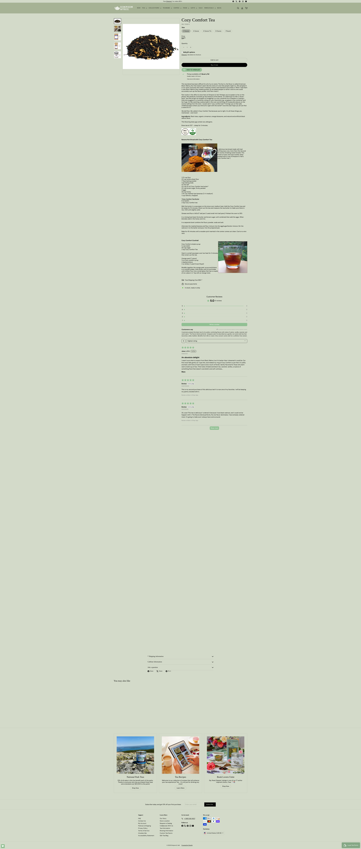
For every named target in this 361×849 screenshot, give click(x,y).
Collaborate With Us (166, 826)
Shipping (184, 55)
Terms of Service (143, 831)
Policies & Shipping (144, 826)
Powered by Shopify (187, 845)
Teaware (167, 8)
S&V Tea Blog (164, 836)
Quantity (185, 43)
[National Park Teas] (135, 755)
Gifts (193, 8)
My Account (142, 823)
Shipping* (169, 1)
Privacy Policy (142, 828)
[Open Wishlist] (3, 846)
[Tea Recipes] (180, 755)
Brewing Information (166, 831)
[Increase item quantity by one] (191, 47)
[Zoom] (151, 46)
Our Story (163, 818)
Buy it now (214, 65)
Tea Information (165, 828)
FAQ (139, 818)
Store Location (165, 821)
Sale (201, 8)
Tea (144, 8)
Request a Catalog (166, 823)
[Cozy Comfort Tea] (125, 701)
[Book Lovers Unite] (225, 755)
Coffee (177, 8)
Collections (154, 8)
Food (185, 8)
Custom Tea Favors (166, 833)
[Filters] (183, 341)
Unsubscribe (142, 833)
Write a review (214, 324)
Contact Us (142, 821)
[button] (214, 306)
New (138, 8)
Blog (219, 8)
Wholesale (209, 8)
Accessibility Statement (146, 836)
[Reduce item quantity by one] (184, 47)
